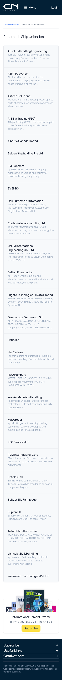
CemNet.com (13, 656)
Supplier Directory (11, 24)
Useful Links (12, 650)
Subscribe (31, 628)
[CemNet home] (10, 7)
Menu (32, 7)
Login (55, 7)
